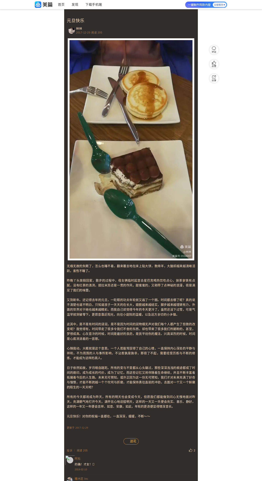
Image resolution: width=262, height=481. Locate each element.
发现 (75, 4)
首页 (61, 4)
